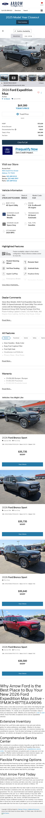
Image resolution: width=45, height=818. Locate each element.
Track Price (24, 114)
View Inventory (22, 22)
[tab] (6, 338)
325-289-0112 (11, 181)
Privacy (25, 809)
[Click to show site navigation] (41, 10)
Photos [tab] (16, 36)
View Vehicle (22, 464)
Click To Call (23, 142)
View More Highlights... (10, 285)
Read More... (7, 320)
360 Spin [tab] (28, 36)
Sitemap (20, 809)
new (38, 713)
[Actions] (41, 93)
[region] (22, 129)
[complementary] (38, 811)
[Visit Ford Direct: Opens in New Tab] (6, 813)
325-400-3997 (13, 178)
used (42, 713)
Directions (18, 10)
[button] (7, 10)
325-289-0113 (11, 176)
